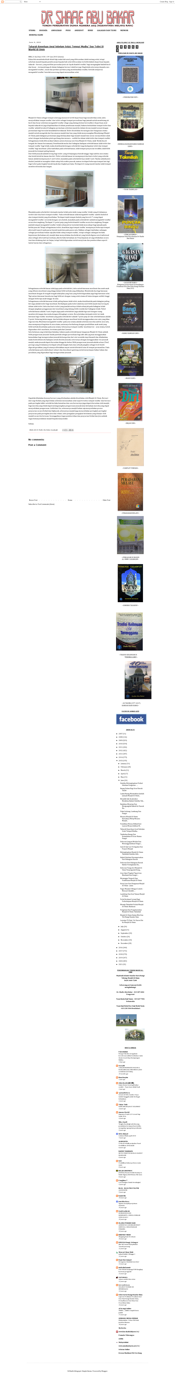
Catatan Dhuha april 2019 (127, 1136)
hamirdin (122, 1196)
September (125, 933)
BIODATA (43, 31)
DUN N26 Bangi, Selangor (128, 1242)
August (123, 930)
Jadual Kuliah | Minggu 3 (127, 1254)
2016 (121, 947)
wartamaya (123, 1277)
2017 (121, 951)
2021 (121, 964)
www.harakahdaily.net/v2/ (129, 1332)
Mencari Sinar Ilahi (126, 1252)
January (124, 763)
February (124, 767)
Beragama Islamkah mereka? (129, 1262)
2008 (121, 737)
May (122, 777)
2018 (121, 954)
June (122, 780)
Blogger (104, 1371)
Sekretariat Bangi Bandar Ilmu (130, 1295)
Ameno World (124, 1112)
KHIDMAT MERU (125, 1235)
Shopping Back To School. (127, 1237)
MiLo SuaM (123, 1122)
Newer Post (33, 500)
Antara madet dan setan (127, 1279)
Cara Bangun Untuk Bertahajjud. (130, 1182)
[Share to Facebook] (70, 430)
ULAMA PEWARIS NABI (127, 1223)
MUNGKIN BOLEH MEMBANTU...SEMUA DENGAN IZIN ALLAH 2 (129, 1215)
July (122, 926)
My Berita (122, 1328)
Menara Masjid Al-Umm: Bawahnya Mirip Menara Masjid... (130, 819)
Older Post (106, 500)
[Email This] (63, 430)
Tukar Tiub (123, 1104)
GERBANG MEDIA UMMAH (128, 1318)
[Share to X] (68, 430)
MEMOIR (124, 31)
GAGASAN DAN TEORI (106, 31)
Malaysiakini (123, 1342)
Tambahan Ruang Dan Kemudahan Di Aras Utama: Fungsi (131, 836)
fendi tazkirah (124, 1211)
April (123, 774)
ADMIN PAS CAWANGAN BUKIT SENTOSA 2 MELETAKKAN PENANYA (129, 1227)
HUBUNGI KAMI (36, 35)
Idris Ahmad (123, 1134)
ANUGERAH (56, 31)
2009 (121, 740)
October (124, 937)
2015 (121, 761)
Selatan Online (124, 1349)
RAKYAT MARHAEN (126, 1151)
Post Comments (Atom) (46, 504)
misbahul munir (125, 1267)
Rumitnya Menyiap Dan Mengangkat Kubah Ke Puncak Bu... (132, 806)
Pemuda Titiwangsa (126, 1335)
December (124, 943)
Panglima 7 (123, 1180)
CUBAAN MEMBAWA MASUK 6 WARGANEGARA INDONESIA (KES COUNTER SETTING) (130, 1070)
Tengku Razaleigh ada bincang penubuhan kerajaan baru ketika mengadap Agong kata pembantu (130, 1126)
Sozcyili (122, 1066)
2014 (121, 757)
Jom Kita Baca (124, 1201)
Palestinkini (123, 1052)
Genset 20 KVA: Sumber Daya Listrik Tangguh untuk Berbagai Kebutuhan (129, 1097)
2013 (121, 754)
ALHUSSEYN (123, 1141)
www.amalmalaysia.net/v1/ (129, 1346)
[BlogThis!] (66, 430)
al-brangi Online (125, 1308)
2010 (121, 744)
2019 (121, 958)
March (123, 770)
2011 (121, 747)
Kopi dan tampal (125, 1260)
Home (70, 500)
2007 (121, 734)
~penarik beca (124, 1093)
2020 (121, 961)
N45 (120, 1161)
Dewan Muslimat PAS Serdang (130, 1353)
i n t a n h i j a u (124, 1285)
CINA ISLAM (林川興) (126, 1083)
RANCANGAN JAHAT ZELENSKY (129, 1106)
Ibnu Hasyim (123, 1077)
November (125, 940)
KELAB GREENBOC (125, 1171)
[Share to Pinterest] (72, 430)
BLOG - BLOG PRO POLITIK (129, 1188)
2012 (121, 750)
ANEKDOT (79, 31)
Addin (121, 1339)
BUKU (90, 31)
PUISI (68, 31)
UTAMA (32, 31)
